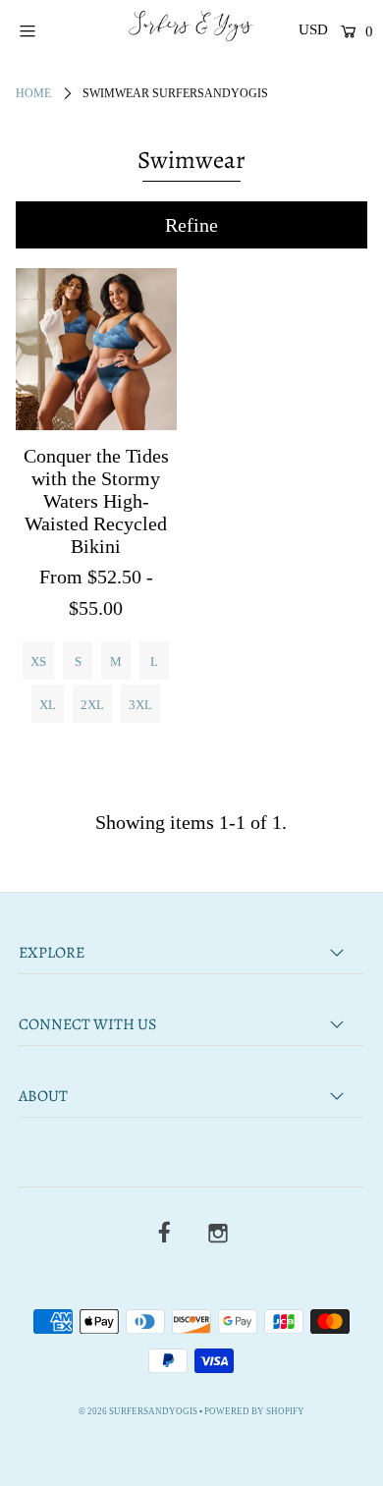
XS (38, 661)
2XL (92, 704)
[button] (192, 224)
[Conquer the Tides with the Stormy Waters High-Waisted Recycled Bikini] (96, 348)
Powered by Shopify (254, 1411)
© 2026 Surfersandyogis (138, 1411)
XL (47, 704)
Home (33, 93)
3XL (140, 704)
